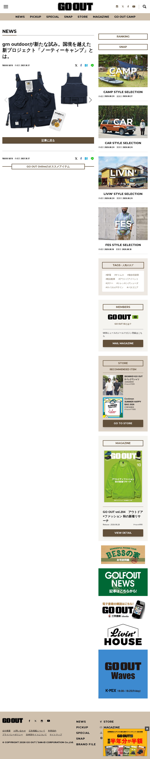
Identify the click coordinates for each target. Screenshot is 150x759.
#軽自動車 (110, 279)
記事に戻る (48, 140)
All (9, 13)
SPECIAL (52, 16)
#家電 (108, 275)
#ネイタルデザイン (114, 287)
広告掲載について (37, 731)
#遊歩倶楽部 (133, 275)
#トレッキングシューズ (127, 283)
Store (83, 16)
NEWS (81, 721)
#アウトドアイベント (128, 279)
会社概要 (6, 731)
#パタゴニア (132, 287)
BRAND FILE (86, 744)
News (20, 16)
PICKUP (35, 16)
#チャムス (119, 275)
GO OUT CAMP (124, 16)
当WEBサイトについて (36, 734)
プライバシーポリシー (12, 734)
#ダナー (109, 283)
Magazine (101, 16)
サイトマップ (56, 734)
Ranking (138, 13)
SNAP (68, 16)
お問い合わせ (19, 731)
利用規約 (52, 731)
